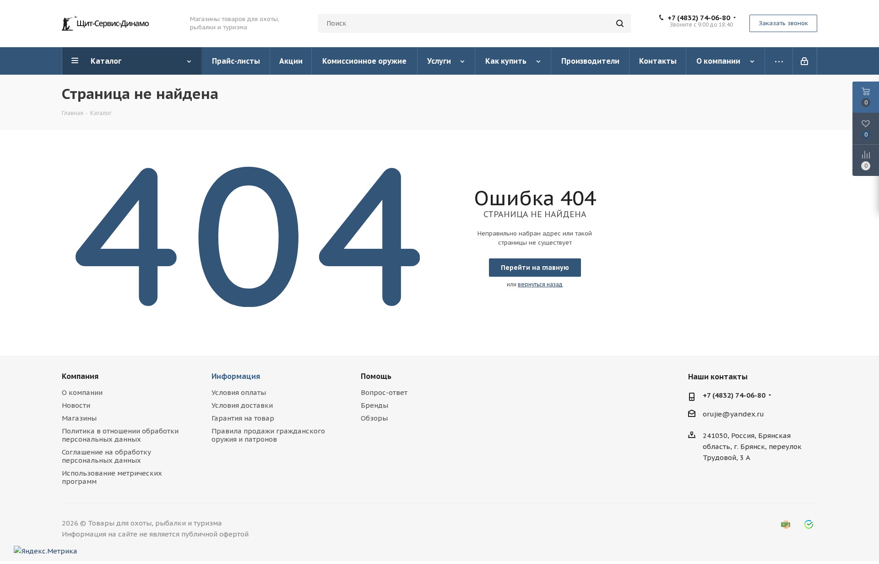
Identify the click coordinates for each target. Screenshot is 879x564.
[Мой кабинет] (805, 61)
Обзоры (374, 418)
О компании (82, 392)
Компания (80, 376)
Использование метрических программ (112, 477)
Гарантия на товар (243, 418)
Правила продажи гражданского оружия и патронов (268, 435)
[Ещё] (779, 61)
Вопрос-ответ (384, 392)
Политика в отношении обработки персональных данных (120, 435)
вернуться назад (540, 284)
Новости (76, 405)
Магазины (79, 418)
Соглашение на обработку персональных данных (106, 456)
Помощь (376, 376)
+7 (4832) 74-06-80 (698, 18)
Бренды (374, 405)
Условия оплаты (239, 392)
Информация (236, 376)
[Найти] (620, 23)
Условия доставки (242, 405)
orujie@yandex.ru (733, 414)
